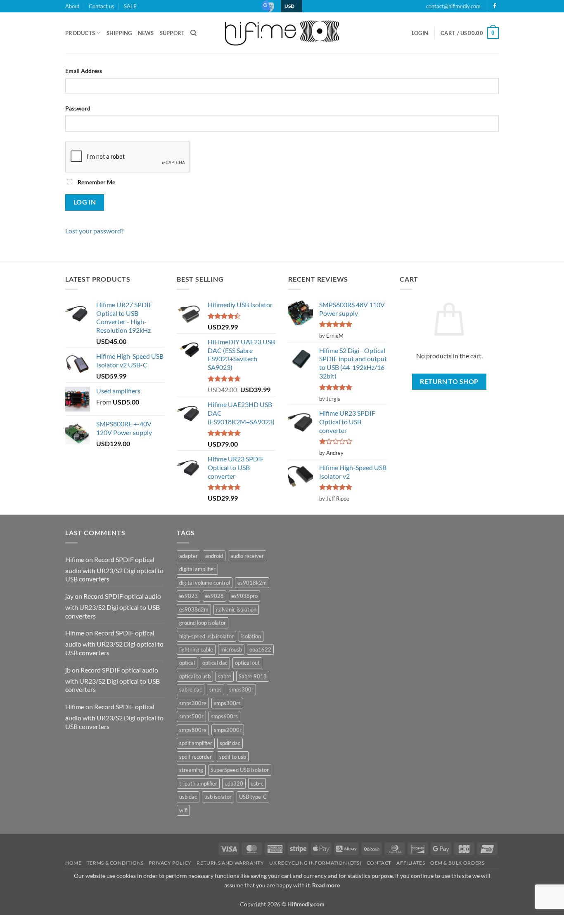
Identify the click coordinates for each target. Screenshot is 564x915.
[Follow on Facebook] (494, 6)
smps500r (191, 716)
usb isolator (218, 796)
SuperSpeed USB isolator (240, 770)
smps (215, 689)
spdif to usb (232, 756)
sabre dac (190, 689)
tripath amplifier (198, 783)
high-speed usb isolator (206, 636)
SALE (130, 6)
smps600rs (224, 716)
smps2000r (228, 730)
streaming (191, 770)
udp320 (234, 783)
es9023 (188, 596)
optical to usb (195, 676)
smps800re (192, 730)
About (72, 6)
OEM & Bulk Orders (457, 863)
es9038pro (244, 596)
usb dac (188, 796)
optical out (247, 662)
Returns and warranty (230, 863)
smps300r (241, 689)
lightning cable (196, 649)
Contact (379, 863)
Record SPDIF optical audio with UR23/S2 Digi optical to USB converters (114, 569)
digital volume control (204, 582)
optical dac (214, 662)
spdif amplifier (195, 743)
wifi (183, 810)
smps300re (192, 703)
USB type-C (253, 796)
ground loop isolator (202, 622)
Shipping (119, 33)
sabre (224, 676)
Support (172, 33)
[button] (420, 33)
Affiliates (410, 863)
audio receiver (247, 556)
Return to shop (449, 381)
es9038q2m (194, 609)
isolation (251, 636)
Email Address (83, 70)
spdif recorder (195, 756)
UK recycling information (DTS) (315, 863)
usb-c (257, 783)
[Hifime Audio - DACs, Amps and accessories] (282, 33)
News (146, 33)
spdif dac (230, 743)
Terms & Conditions (115, 863)
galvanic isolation (236, 609)
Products (80, 33)
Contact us (101, 6)
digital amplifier (197, 569)
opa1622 (260, 649)
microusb (231, 649)
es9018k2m (252, 582)
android (214, 556)
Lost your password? (94, 231)
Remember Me (95, 182)
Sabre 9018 (253, 676)
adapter (188, 556)
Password (77, 108)
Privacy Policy (170, 863)
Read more (326, 885)
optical (187, 662)
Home (73, 863)
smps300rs (227, 703)
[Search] (193, 33)
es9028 (214, 596)
